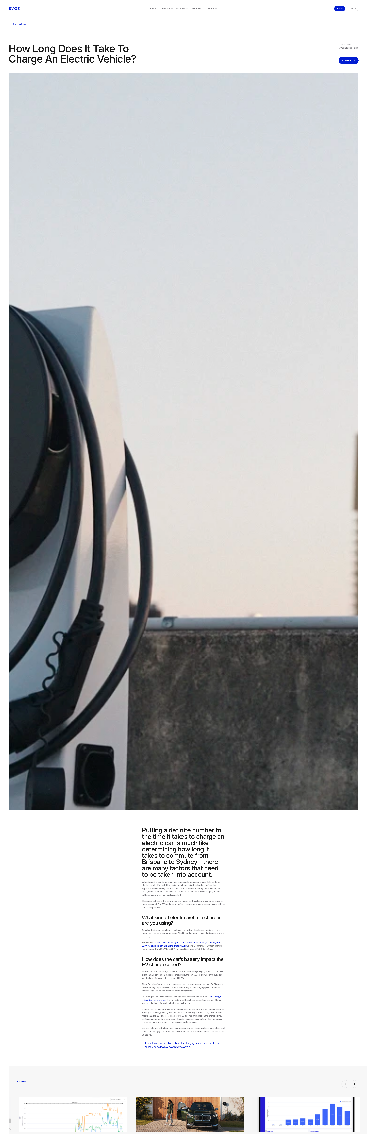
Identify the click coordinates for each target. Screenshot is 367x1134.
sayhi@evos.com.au (180, 1046)
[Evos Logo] (14, 8)
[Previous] (345, 1084)
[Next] (354, 1084)
